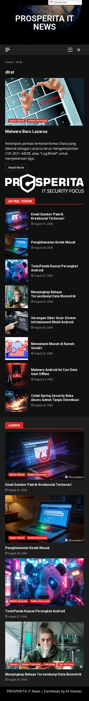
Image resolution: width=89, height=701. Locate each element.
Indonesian (60, 2)
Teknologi (49, 664)
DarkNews (52, 691)
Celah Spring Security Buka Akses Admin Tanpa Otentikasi (16, 400)
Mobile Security (18, 601)
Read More (16, 167)
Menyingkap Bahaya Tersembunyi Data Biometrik (16, 296)
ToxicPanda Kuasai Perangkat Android (16, 270)
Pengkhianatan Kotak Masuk (16, 244)
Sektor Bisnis (17, 120)
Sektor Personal (37, 120)
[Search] (78, 50)
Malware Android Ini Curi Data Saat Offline (16, 374)
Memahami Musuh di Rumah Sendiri (16, 348)
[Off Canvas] (7, 49)
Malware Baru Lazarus (44, 102)
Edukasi (14, 664)
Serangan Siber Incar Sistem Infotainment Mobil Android (16, 322)
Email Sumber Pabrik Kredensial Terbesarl (16, 219)
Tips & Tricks (66, 664)
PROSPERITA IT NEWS (44, 23)
